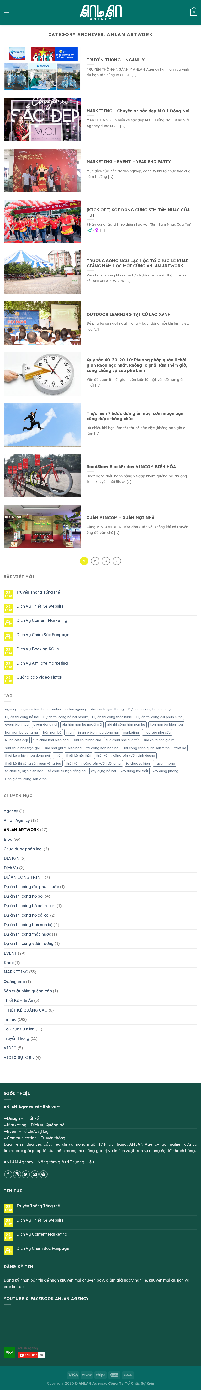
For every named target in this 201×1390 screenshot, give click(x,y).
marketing (131, 732)
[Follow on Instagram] (17, 1174)
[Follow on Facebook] (8, 1174)
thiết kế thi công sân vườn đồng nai (93, 763)
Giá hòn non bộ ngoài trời (82, 724)
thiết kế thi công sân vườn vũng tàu (33, 763)
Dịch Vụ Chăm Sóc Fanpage (42, 634)
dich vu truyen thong (107, 709)
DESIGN (11, 858)
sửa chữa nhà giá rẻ (159, 740)
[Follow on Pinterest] (43, 1174)
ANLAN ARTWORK (21, 829)
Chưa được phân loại (23, 848)
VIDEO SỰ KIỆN (19, 1057)
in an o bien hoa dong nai (98, 732)
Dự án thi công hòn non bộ (149, 709)
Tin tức (10, 1019)
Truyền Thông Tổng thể (38, 592)
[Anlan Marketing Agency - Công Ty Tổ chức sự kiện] (100, 12)
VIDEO (10, 1047)
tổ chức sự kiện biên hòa (24, 771)
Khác (9, 962)
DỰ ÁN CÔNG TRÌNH (24, 877)
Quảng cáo (14, 981)
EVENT (10, 953)
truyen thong (164, 763)
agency (11, 709)
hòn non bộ (52, 732)
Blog (8, 839)
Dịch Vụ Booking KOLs (37, 649)
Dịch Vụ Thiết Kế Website (40, 606)
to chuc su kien (138, 763)
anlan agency (76, 709)
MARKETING (16, 972)
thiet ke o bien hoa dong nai (27, 755)
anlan (56, 709)
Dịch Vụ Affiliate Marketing (42, 663)
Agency (11, 810)
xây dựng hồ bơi (103, 771)
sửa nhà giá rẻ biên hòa (63, 748)
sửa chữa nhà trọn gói (22, 748)
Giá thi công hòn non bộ (126, 724)
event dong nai (45, 724)
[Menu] (7, 12)
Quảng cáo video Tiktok (39, 677)
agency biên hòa (34, 709)
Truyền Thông (16, 1038)
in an (70, 732)
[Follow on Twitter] (26, 1174)
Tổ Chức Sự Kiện (19, 1029)
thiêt (58, 755)
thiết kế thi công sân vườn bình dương (125, 755)
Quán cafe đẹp (16, 740)
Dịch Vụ (11, 867)
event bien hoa (17, 724)
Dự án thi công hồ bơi (22, 717)
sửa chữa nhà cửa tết (122, 740)
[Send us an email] (35, 1174)
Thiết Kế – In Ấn (18, 1000)
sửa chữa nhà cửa (87, 740)
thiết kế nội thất (78, 755)
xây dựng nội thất (134, 771)
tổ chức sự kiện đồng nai (67, 771)
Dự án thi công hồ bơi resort (65, 717)
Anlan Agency (17, 820)
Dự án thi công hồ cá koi (26, 915)
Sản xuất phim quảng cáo (28, 990)
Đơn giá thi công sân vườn (26, 779)
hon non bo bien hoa (166, 724)
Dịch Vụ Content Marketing (41, 620)
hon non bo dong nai (21, 732)
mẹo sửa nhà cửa (157, 732)
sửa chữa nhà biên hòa (51, 740)
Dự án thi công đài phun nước (159, 717)
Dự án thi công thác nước (112, 717)
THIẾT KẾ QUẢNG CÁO (26, 1010)
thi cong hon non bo (102, 748)
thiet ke (180, 748)
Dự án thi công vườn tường (29, 943)
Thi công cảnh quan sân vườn (146, 748)
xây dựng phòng (165, 771)
